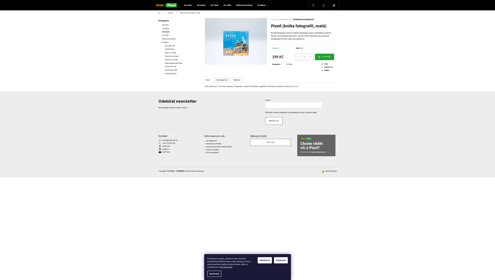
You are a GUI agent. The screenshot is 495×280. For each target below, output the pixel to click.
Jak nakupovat (211, 140)
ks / (270, 142)
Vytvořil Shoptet (331, 171)
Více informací (226, 267)
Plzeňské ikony (171, 73)
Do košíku (326, 56)
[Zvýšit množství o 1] (310, 57)
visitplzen (165, 149)
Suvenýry (166, 28)
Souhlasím (281, 260)
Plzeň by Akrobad (171, 56)
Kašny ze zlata (170, 52)
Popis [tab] (208, 80)
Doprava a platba (212, 149)
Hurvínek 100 (170, 46)
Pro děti (165, 35)
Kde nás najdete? (212, 152)
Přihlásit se (274, 121)
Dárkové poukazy (169, 39)
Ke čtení (165, 32)
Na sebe (165, 25)
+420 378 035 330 (168, 143)
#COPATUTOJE (170, 66)
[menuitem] (188, 5)
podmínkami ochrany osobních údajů (302, 112)
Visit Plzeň (166, 146)
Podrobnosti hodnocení (303, 19)
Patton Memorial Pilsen (173, 63)
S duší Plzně (169, 49)
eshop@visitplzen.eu (170, 140)
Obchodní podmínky (213, 143)
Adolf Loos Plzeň (171, 59)
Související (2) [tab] (222, 80)
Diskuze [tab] (237, 80)
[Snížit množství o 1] (298, 57)
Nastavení (214, 273)
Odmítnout (265, 260)
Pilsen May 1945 (171, 70)
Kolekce (165, 42)
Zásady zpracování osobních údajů (219, 146)
